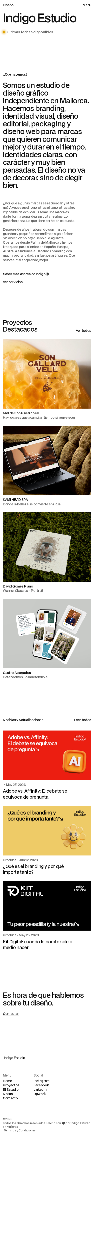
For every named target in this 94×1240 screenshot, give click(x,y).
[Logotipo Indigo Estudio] (14, 1058)
